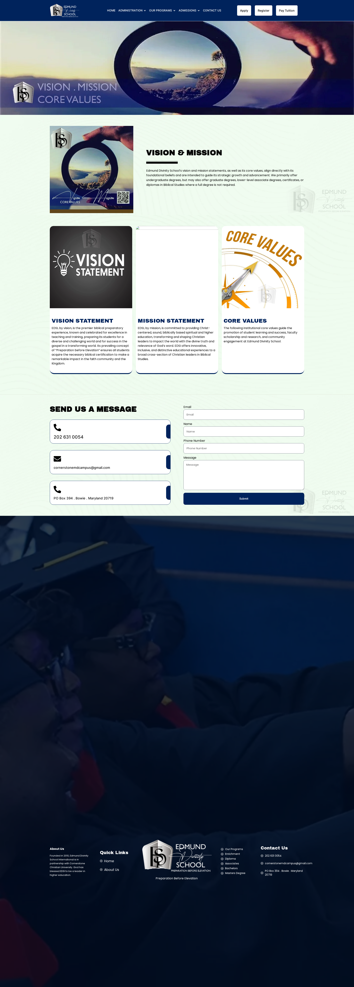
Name (187, 424)
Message (189, 458)
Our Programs (160, 10)
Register (263, 10)
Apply (244, 10)
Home (111, 10)
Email (187, 407)
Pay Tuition (287, 10)
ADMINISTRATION (130, 10)
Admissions (187, 10)
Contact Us (212, 10)
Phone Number (194, 441)
